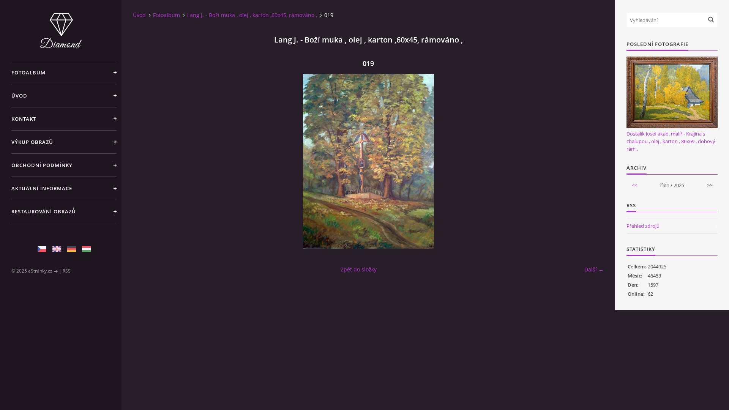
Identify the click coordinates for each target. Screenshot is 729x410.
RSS (67, 271)
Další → (594, 269)
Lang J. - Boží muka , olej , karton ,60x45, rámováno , (252, 15)
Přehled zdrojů (643, 225)
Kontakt (23, 118)
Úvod (19, 95)
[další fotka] (591, 161)
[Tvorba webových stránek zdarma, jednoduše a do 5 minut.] (56, 271)
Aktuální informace (41, 188)
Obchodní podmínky (42, 165)
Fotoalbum (28, 72)
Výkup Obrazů (32, 142)
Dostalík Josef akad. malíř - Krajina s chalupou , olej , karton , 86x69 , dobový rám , (670, 141)
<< (634, 185)
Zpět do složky (359, 269)
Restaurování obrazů (43, 211)
